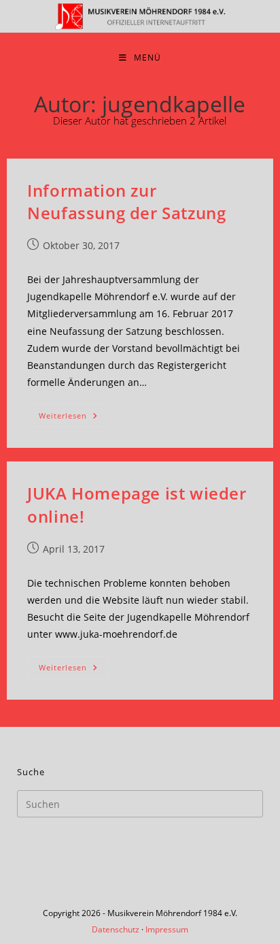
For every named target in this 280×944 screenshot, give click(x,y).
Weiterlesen (74, 418)
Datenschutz (115, 929)
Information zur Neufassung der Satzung (126, 202)
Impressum (166, 929)
